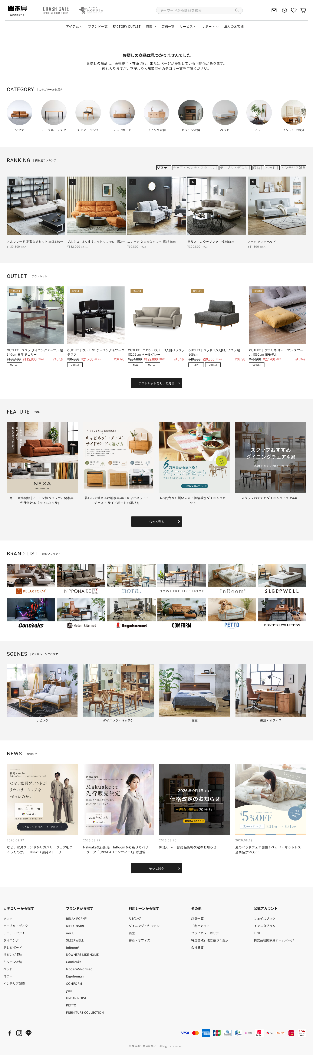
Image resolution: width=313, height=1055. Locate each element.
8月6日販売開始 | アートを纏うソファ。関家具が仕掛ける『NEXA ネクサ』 (40, 500)
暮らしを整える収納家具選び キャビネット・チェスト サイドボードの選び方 (117, 500)
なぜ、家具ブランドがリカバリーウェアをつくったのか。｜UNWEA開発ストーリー (40, 849)
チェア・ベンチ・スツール (193, 167)
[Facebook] (10, 1033)
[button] (199, 10)
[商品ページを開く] (36, 206)
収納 (256, 167)
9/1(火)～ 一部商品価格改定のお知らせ (187, 847)
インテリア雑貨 (293, 167)
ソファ (162, 167)
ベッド (270, 167)
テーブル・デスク (234, 167)
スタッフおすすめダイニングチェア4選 (269, 498)
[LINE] (29, 1033)
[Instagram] (19, 1033)
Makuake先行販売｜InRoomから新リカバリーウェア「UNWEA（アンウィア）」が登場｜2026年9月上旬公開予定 (116, 852)
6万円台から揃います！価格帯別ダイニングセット (193, 500)
